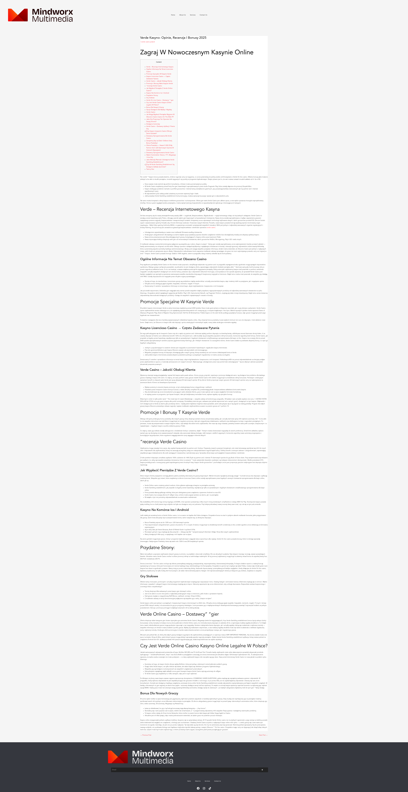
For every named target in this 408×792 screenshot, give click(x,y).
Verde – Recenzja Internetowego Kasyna (159, 67)
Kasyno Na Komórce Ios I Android (157, 93)
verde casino (211, 227)
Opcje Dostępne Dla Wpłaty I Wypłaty (159, 109)
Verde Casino (150, 112)
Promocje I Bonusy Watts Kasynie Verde (159, 83)
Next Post (263, 735)
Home (173, 15)
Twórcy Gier (150, 169)
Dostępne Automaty (153, 124)
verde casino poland (148, 42)
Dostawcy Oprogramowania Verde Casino (160, 152)
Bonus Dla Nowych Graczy (155, 107)
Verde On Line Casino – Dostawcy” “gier (160, 100)
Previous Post (145, 735)
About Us (182, 15)
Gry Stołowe (150, 98)
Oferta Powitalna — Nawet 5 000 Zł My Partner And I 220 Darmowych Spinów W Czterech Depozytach (160, 148)
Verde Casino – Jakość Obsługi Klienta (159, 81)
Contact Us (203, 15)
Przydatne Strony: (152, 95)
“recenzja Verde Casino (154, 86)
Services (193, 15)
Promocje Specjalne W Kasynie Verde (158, 74)
